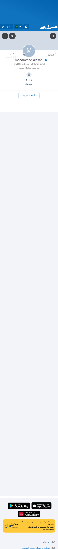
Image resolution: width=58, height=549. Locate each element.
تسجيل (46, 542)
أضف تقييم (29, 95)
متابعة (51, 55)
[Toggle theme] (26, 26)
